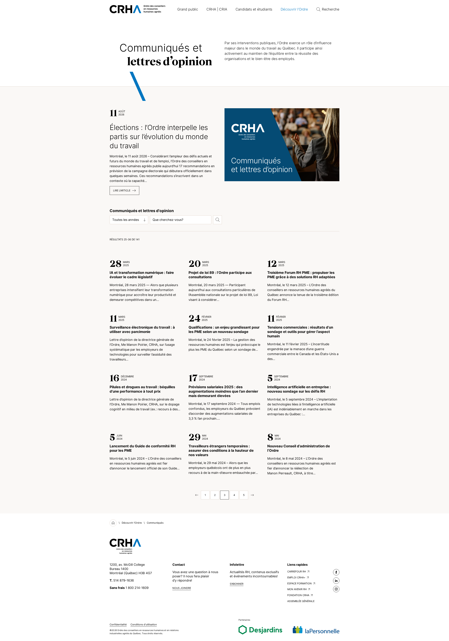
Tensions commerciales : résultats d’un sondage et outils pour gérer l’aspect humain (300, 331)
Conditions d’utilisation (143, 624)
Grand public (187, 9)
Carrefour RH (296, 571)
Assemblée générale (300, 601)
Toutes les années (125, 220)
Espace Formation (299, 583)
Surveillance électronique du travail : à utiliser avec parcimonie (142, 329)
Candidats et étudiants (254, 9)
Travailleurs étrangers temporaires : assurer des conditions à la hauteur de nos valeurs (221, 450)
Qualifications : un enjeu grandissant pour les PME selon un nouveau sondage (224, 329)
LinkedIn (336, 580)
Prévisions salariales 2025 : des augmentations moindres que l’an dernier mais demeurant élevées (223, 391)
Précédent (195, 495)
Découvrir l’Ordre (294, 9)
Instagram (336, 589)
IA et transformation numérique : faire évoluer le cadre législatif (142, 275)
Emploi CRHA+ (296, 577)
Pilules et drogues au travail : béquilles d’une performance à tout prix (142, 389)
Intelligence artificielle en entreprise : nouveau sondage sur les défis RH (299, 389)
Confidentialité (118, 624)
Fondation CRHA (298, 595)
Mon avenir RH (297, 589)
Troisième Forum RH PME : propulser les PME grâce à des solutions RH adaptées (301, 275)
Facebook (336, 572)
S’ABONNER (236, 583)
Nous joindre (181, 587)
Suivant (253, 495)
